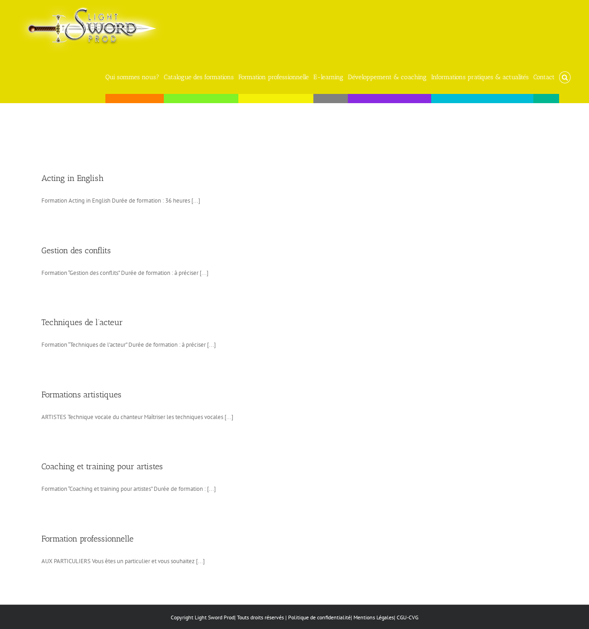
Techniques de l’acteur (82, 322)
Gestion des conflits (76, 250)
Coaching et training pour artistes (102, 466)
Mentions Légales (373, 617)
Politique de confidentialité (319, 617)
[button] (565, 75)
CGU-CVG (407, 617)
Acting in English (72, 178)
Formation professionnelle (87, 539)
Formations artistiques (81, 395)
